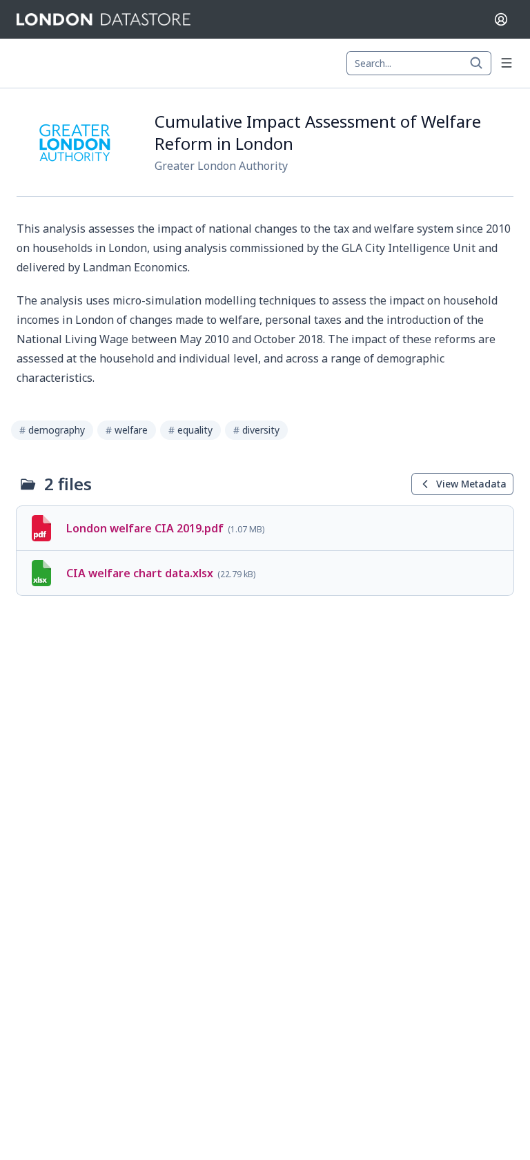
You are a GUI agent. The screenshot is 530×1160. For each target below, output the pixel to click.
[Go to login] (501, 19)
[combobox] (418, 63)
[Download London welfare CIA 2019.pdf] (265, 528)
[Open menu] (506, 63)
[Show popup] (480, 63)
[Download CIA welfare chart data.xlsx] (265, 573)
